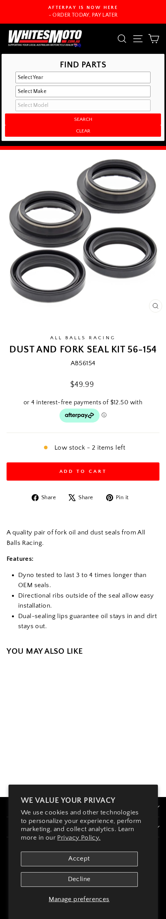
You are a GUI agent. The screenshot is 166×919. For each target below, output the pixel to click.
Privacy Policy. (78, 837)
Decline (79, 879)
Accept (79, 858)
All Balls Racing (83, 337)
